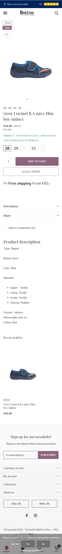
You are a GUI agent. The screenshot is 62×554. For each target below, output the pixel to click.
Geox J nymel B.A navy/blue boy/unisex (19, 406)
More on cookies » (32, 550)
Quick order (31, 171)
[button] (5, 13)
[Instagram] (35, 515)
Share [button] (7, 215)
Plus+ (48, 529)
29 (16, 148)
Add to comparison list (22, 227)
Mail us (44, 503)
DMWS (39, 529)
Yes (28, 544)
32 (33, 148)
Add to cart (37, 161)
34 (42, 148)
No (43, 544)
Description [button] (10, 206)
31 (25, 148)
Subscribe (48, 455)
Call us (16, 503)
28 (7, 148)
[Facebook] (27, 515)
